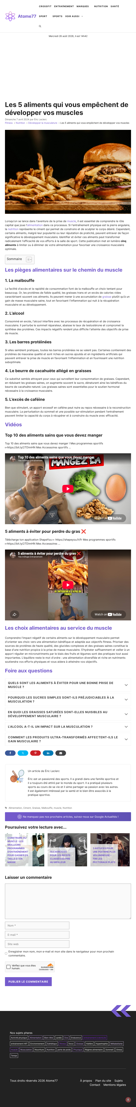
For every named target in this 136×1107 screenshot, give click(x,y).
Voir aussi (72, 16)
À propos (86, 1080)
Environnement (37, 1043)
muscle (71, 221)
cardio (59, 1037)
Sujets (118, 1080)
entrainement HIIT (19, 1043)
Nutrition (67, 808)
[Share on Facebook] (10, 753)
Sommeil (109, 1049)
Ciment (27, 808)
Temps (14, 1055)
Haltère (89, 1043)
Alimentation (15, 808)
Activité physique (19, 1037)
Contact (95, 1084)
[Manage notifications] (128, 1099)
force (71, 1043)
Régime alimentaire (94, 1049)
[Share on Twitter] (23, 753)
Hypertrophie (102, 1043)
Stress (119, 1049)
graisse (106, 296)
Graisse (36, 808)
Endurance (76, 1037)
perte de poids (64, 1049)
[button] (40, 26)
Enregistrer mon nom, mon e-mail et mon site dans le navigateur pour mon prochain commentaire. (61, 953)
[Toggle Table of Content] (27, 259)
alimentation (35, 225)
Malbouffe (46, 808)
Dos (66, 1037)
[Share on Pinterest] (35, 753)
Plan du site (103, 1080)
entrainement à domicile (95, 1037)
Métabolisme (117, 1043)
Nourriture (39, 1049)
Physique (77, 1049)
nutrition (13, 229)
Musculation (26, 1049)
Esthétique (52, 1043)
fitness (63, 1043)
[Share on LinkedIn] (48, 753)
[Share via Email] (60, 753)
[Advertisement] (68, 62)
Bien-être (48, 1037)
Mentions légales (114, 1084)
